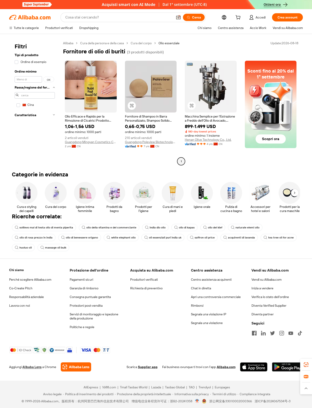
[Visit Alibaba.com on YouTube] (290, 333)
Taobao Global (175, 387)
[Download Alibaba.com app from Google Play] (287, 366)
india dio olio (158, 227)
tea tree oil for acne (281, 237)
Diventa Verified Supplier (268, 305)
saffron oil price (205, 237)
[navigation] (35, 102)
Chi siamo (16, 270)
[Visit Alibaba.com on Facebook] (254, 333)
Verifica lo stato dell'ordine (270, 297)
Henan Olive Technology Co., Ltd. (208, 139)
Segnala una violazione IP (208, 314)
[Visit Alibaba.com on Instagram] (281, 333)
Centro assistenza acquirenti (211, 279)
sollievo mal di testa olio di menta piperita (46, 227)
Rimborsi (197, 305)
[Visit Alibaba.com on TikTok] (300, 333)
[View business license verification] (197, 401)
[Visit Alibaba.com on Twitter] (272, 333)
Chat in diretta (201, 288)
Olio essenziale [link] (169, 43)
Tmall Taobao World (133, 387)
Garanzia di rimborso (84, 288)
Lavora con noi (19, 305)
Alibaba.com (226, 367)
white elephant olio (123, 237)
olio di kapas (187, 227)
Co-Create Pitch (20, 288)
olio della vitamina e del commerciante (111, 227)
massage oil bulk (55, 247)
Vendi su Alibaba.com (266, 279)
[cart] (238, 18)
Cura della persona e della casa (102, 43)
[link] (306, 365)
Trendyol (204, 387)
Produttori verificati (144, 279)
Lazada (156, 387)
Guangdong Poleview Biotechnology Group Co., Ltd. (151, 142)
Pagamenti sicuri (81, 279)
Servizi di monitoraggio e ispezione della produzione (94, 316)
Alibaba (68, 43)
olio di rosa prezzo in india (36, 237)
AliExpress (91, 387)
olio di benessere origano (82, 237)
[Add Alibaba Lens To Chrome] (76, 366)
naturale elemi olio (247, 227)
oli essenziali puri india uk (165, 237)
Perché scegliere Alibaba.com (30, 279)
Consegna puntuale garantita (90, 297)
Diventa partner (262, 314)
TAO (192, 387)
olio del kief (215, 227)
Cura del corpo (141, 43)
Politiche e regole (82, 327)
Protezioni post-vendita (86, 305)
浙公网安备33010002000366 (230, 401)
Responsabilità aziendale (26, 297)
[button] (178, 17)
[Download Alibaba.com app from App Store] (253, 366)
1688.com (109, 387)
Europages (222, 387)
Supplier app (148, 367)
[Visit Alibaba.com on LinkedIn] (263, 333)
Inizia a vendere (262, 288)
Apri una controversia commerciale (216, 297)
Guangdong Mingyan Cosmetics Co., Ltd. (91, 142)
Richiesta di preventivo (146, 288)
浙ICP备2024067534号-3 (273, 401)
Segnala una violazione (207, 323)
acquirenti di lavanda (241, 237)
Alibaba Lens (32, 367)
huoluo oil (25, 247)
